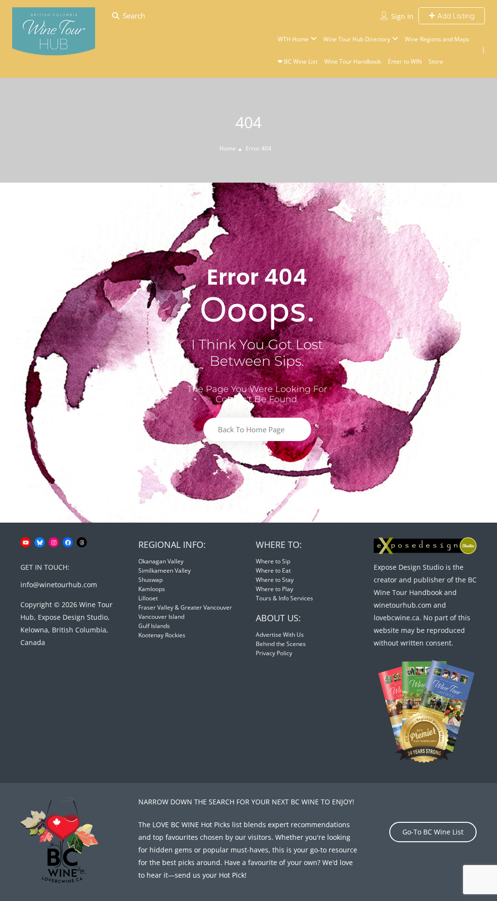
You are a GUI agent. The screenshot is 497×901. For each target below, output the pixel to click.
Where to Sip (273, 561)
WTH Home (293, 39)
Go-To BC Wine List (433, 831)
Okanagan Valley (160, 561)
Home (227, 148)
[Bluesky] (39, 542)
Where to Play (274, 589)
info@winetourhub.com (58, 584)
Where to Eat (273, 570)
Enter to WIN (405, 61)
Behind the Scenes (281, 644)
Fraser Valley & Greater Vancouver (185, 607)
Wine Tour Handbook (352, 61)
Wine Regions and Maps (437, 39)
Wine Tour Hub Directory (356, 39)
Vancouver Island (161, 616)
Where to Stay (275, 580)
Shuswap (150, 580)
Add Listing (455, 15)
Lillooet (148, 598)
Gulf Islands (154, 626)
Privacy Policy (274, 653)
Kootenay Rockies (161, 635)
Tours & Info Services (284, 598)
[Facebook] (68, 542)
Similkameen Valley (164, 570)
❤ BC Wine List (297, 61)
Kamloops (151, 589)
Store (436, 61)
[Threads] (82, 542)
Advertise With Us (280, 634)
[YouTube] (25, 542)
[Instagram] (54, 542)
